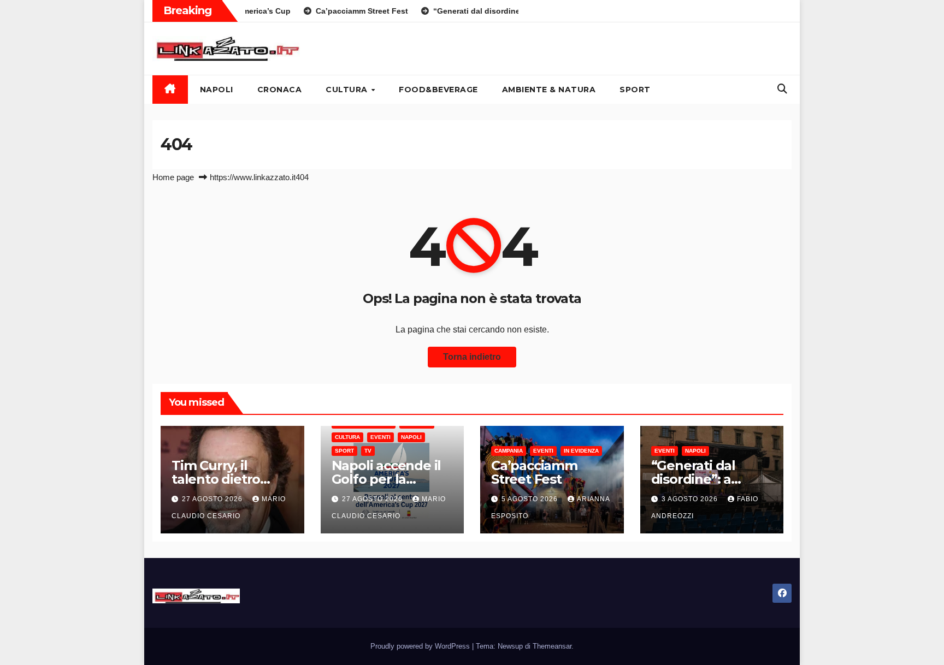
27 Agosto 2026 (213, 499)
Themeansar (552, 646)
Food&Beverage (438, 89)
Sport (635, 89)
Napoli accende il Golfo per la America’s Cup (386, 479)
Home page (173, 177)
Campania (508, 451)
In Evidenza (581, 451)
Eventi (380, 437)
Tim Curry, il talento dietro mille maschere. (223, 479)
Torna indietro (472, 356)
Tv (367, 451)
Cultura (348, 89)
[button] (782, 89)
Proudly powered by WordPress (421, 646)
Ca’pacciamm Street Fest (534, 472)
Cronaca (279, 89)
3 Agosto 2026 (691, 499)
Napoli (216, 89)
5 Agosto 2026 (531, 499)
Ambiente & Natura (549, 89)
